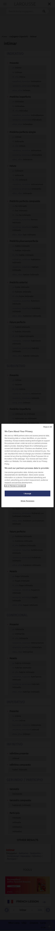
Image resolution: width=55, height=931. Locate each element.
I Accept (27, 493)
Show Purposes (27, 501)
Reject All (47, 426)
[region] (27, 465)
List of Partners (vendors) (15, 485)
